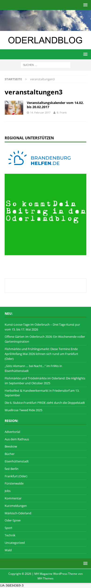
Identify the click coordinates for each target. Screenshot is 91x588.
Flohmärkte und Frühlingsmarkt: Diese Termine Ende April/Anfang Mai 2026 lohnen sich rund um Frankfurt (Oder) (41, 354)
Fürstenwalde (14, 483)
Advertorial (12, 432)
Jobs (7, 491)
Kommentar (13, 498)
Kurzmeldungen (16, 506)
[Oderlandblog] (45, 28)
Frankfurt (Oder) (16, 476)
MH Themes (45, 578)
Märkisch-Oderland (18, 513)
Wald (8, 550)
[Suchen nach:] (46, 64)
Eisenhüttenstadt (17, 461)
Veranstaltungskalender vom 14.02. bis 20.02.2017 (55, 104)
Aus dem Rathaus (17, 439)
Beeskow (11, 446)
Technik (10, 535)
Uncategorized (15, 543)
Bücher (9, 454)
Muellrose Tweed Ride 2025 (23, 410)
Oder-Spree (13, 520)
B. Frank (62, 112)
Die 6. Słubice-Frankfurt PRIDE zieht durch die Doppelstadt (45, 403)
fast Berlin (11, 469)
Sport (8, 528)
